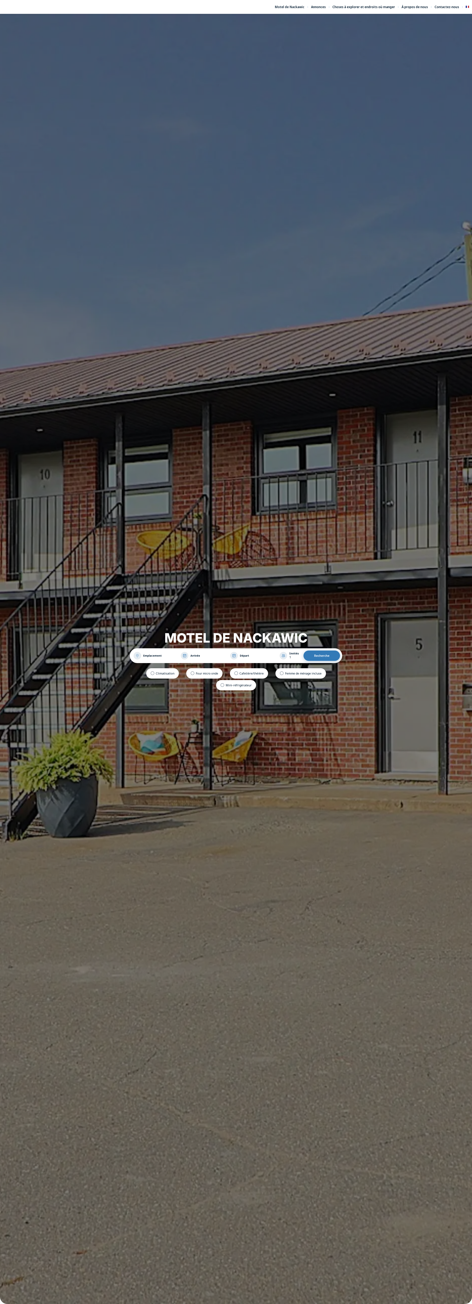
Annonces (318, 7)
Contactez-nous (447, 7)
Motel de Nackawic (289, 7)
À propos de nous (415, 7)
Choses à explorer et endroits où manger (363, 7)
